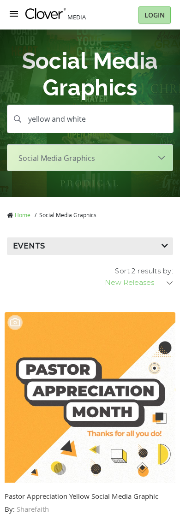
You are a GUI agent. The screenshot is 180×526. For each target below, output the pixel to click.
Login (154, 15)
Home (22, 215)
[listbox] (139, 282)
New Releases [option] (129, 282)
